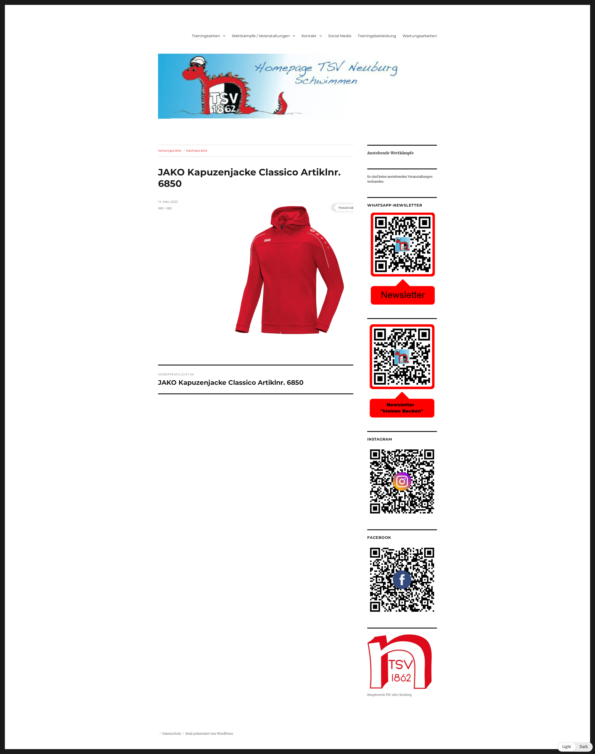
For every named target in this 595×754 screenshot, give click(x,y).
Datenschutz (171, 734)
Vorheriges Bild (169, 150)
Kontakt (309, 36)
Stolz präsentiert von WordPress (209, 734)
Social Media (339, 36)
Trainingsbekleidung (377, 36)
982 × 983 (165, 208)
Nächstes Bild (196, 150)
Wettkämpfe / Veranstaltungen (261, 36)
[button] (575, 747)
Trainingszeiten (206, 36)
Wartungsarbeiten (420, 36)
